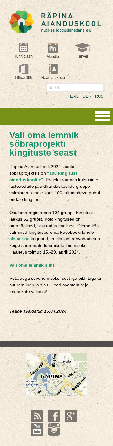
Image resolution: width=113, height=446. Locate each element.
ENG (74, 96)
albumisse (19, 238)
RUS (99, 96)
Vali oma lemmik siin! (32, 265)
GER (87, 96)
